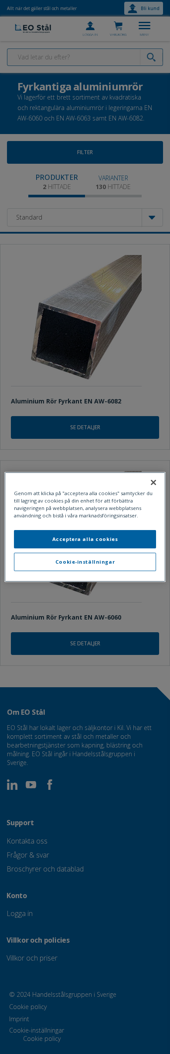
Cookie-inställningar (85, 561)
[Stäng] (153, 482)
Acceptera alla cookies (85, 539)
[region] (85, 527)
